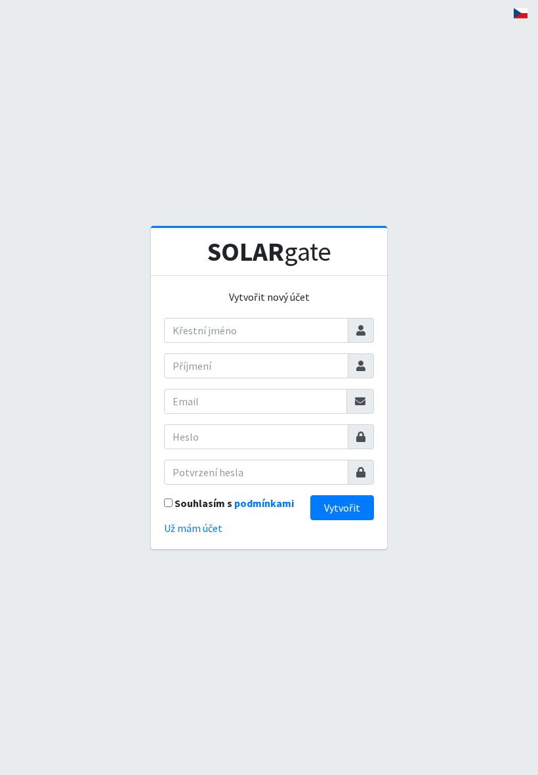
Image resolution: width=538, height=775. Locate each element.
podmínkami (264, 503)
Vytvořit (342, 507)
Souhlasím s (234, 503)
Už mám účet (193, 528)
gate (269, 251)
